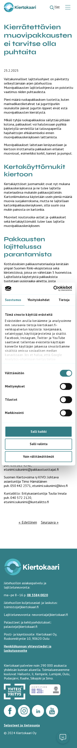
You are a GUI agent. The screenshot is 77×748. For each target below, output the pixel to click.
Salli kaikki (39, 432)
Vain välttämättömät (38, 456)
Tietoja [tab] (64, 300)
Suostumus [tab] (13, 300)
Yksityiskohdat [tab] (39, 300)
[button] (62, 737)
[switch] (66, 386)
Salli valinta (38, 444)
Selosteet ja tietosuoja (22, 725)
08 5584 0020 (37, 595)
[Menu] (68, 7)
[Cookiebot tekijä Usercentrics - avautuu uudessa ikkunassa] (54, 288)
